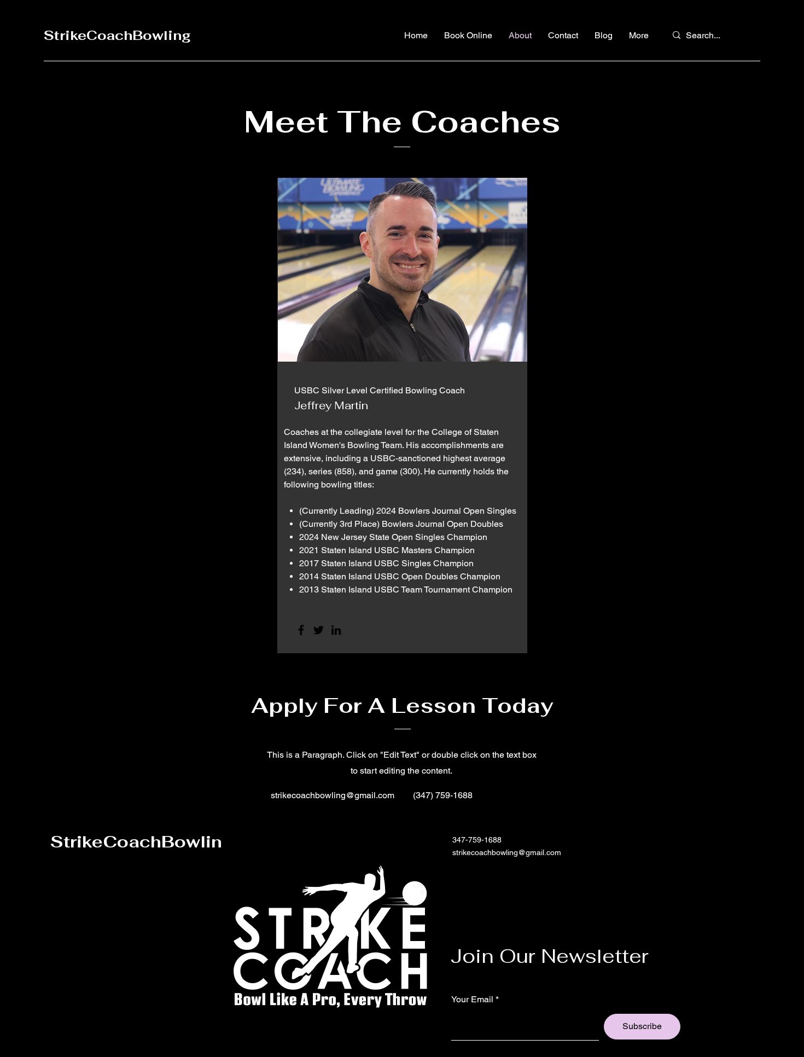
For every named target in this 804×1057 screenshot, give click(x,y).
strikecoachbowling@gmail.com (332, 795)
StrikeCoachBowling (117, 35)
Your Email (472, 999)
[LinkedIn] (336, 630)
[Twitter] (318, 630)
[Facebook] (301, 630)
